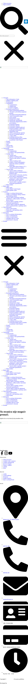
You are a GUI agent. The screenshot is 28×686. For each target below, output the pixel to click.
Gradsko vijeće (10, 154)
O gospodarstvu (13, 104)
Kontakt (5, 221)
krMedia (9, 683)
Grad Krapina (10, 679)
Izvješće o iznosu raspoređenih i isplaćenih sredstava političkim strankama (17, 164)
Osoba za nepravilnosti (11, 217)
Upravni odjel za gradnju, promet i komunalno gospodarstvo (17, 182)
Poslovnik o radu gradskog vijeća (14, 210)
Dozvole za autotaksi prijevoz (16, 134)
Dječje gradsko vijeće (11, 190)
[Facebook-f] (2, 453)
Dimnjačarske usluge (14, 119)
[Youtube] (10, 453)
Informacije (6, 212)
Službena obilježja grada (12, 100)
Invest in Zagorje (13, 107)
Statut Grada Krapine (11, 208)
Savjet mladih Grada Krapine (13, 189)
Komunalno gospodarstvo (12, 109)
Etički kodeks (9, 211)
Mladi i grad (6, 186)
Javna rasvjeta (12, 117)
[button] (14, 21)
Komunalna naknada (14, 126)
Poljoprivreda (12, 106)
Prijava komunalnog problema (16, 110)
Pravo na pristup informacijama (14, 214)
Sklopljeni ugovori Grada (12, 218)
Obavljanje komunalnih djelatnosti (17, 114)
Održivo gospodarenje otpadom (17, 133)
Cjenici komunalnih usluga (15, 116)
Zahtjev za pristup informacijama (14, 193)
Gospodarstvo (9, 103)
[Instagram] (6, 453)
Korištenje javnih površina (15, 137)
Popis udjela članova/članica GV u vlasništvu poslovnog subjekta (17, 167)
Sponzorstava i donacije (12, 219)
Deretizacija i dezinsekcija (15, 120)
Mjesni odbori (9, 184)
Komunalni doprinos (14, 124)
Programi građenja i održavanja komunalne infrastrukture (17, 129)
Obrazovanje (9, 145)
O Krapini (5, 97)
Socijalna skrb (9, 147)
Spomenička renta (13, 131)
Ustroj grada (6, 148)
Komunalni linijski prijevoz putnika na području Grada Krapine (18, 139)
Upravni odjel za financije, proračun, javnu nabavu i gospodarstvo (18, 175)
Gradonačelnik (9, 149)
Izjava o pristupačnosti (11, 215)
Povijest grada (9, 102)
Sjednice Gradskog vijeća (15, 156)
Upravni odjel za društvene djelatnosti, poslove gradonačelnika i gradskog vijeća (18, 172)
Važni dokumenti (7, 207)
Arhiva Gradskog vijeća (15, 161)
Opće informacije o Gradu (12, 99)
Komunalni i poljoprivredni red (17, 127)
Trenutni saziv (12, 155)
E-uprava (5, 191)
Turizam (8, 142)
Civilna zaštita (12, 135)
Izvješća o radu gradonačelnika (16, 152)
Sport (7, 144)
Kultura (8, 141)
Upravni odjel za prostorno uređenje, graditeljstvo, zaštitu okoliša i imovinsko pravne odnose (18, 179)
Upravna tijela (9, 169)
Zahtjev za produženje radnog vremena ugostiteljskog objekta (15, 195)
